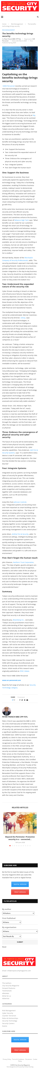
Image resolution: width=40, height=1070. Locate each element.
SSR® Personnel (8, 86)
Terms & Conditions (18, 1059)
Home (4, 24)
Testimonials (7, 991)
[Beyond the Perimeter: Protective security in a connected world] (20, 823)
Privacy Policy (7, 1059)
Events (4, 1026)
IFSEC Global (24, 671)
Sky (34, 115)
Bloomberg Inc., (19, 620)
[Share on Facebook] (19, 700)
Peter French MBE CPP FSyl (12, 39)
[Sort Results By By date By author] (11, 936)
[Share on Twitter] (22, 700)
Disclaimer (28, 1059)
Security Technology (9, 1021)
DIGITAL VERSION (20, 884)
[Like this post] (15, 700)
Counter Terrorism (9, 1016)
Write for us (6, 996)
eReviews (5, 993)
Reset (4, 947)
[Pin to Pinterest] (24, 700)
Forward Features (8, 988)
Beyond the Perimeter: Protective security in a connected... (20, 838)
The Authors (6, 983)
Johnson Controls (20, 502)
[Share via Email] (27, 700)
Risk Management (17, 24)
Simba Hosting (28, 1067)
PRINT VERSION (20, 892)
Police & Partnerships (10, 1018)
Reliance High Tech (21, 220)
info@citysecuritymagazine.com (19, 971)
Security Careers (8, 1023)
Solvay (23, 318)
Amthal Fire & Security (20, 534)
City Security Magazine (10, 986)
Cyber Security (7, 1013)
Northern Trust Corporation (23, 562)
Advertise (5, 998)
